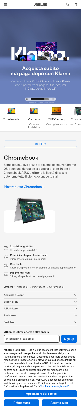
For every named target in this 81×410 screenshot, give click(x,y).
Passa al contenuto (2, 11)
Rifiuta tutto (21, 403)
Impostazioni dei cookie (40, 394)
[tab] (27, 99)
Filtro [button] (42, 144)
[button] (5, 4)
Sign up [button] (69, 339)
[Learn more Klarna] (40, 103)
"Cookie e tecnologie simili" (54, 386)
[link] (40, 4)
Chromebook (56, 286)
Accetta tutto (59, 403)
